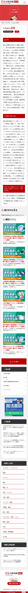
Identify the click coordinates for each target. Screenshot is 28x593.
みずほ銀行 (6, 385)
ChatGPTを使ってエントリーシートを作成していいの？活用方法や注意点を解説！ (13, 427)
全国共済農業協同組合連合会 (11, 381)
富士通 (5, 377)
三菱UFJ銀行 (6, 373)
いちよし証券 (9, 28)
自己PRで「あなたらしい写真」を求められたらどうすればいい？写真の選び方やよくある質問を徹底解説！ (13, 434)
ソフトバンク (6, 389)
